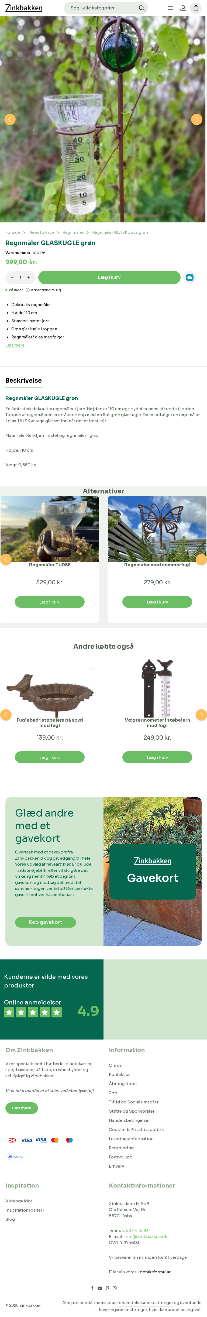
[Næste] (196, 119)
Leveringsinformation (131, 1138)
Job (113, 1092)
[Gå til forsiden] (23, 8)
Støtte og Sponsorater (131, 1111)
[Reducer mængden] (12, 277)
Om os (115, 1065)
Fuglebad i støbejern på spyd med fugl (50, 723)
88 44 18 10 (137, 1230)
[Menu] (170, 8)
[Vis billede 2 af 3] (103, 216)
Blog (10, 1219)
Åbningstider (123, 1083)
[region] (103, 119)
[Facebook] (92, 1289)
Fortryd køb (121, 1157)
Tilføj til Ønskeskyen (189, 277)
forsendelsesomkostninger (145, 1302)
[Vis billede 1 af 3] (95, 216)
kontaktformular (154, 1271)
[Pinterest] (108, 1289)
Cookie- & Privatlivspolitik (136, 1129)
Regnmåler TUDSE (49, 565)
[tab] (23, 381)
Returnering (121, 1147)
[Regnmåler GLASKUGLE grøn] (103, 119)
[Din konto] (183, 8)
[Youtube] (100, 1289)
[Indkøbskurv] (196, 8)
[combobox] (100, 8)
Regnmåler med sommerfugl (157, 565)
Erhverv (116, 1166)
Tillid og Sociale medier (133, 1102)
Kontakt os (119, 1074)
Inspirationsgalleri (24, 1210)
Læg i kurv (109, 277)
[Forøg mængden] (28, 277)
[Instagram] (114, 1289)
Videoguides (19, 1200)
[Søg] (142, 8)
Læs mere (15, 345)
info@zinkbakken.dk (145, 1236)
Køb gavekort (45, 922)
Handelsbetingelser (129, 1120)
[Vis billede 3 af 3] (112, 216)
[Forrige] (10, 119)
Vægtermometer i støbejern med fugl (157, 723)
